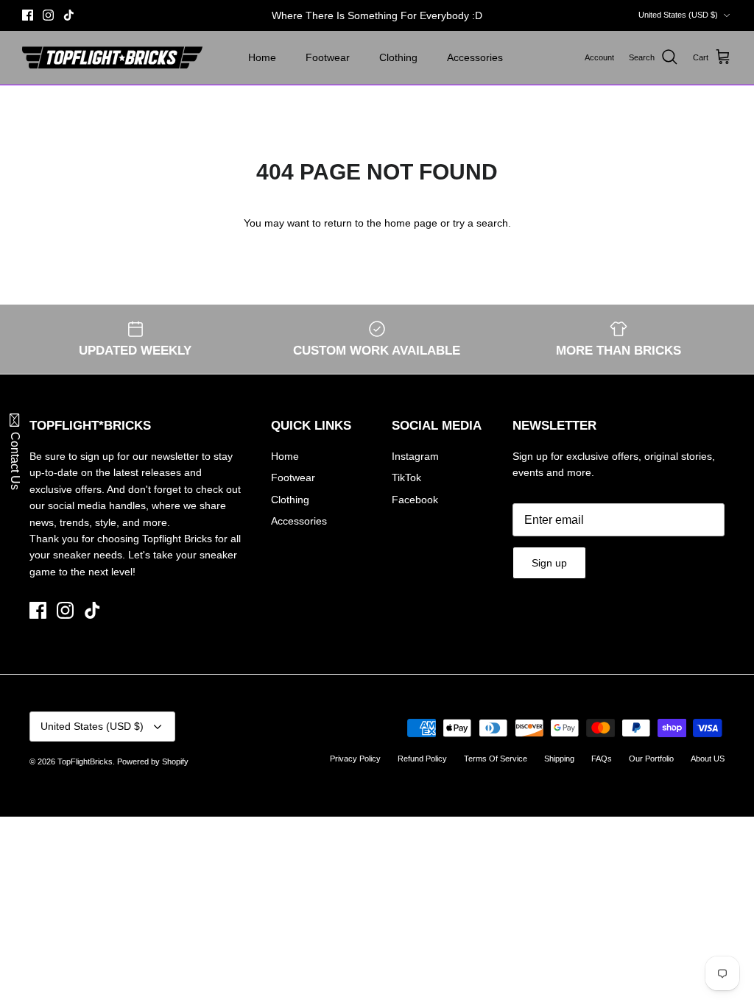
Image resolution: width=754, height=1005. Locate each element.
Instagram (415, 456)
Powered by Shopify (152, 761)
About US (708, 758)
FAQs (601, 758)
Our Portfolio (651, 758)
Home (262, 57)
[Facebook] (27, 15)
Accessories (475, 57)
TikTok (406, 477)
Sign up (549, 563)
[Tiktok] (68, 15)
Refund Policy (422, 758)
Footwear (328, 57)
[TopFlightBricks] (112, 58)
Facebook (415, 499)
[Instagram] (48, 15)
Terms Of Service (495, 758)
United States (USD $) (678, 14)
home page (410, 223)
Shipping (559, 758)
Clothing (398, 57)
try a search (480, 223)
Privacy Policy (355, 758)
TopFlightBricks (85, 761)
